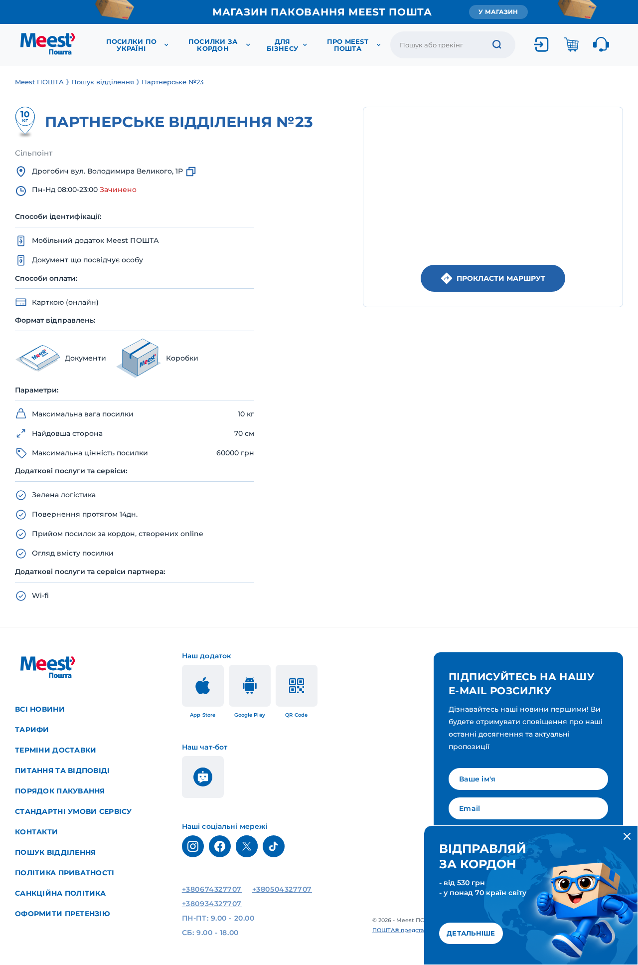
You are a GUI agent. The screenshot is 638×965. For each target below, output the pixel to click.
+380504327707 (282, 889)
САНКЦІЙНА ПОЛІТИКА (60, 893)
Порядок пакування (60, 790)
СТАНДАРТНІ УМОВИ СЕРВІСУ (73, 811)
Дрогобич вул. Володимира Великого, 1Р (107, 171)
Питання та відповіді (62, 770)
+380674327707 (212, 889)
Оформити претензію (62, 913)
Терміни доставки (55, 750)
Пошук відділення (55, 852)
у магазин (498, 11)
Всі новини (40, 709)
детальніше (471, 933)
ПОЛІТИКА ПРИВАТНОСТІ (65, 872)
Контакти (36, 831)
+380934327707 (212, 903)
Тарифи (32, 729)
